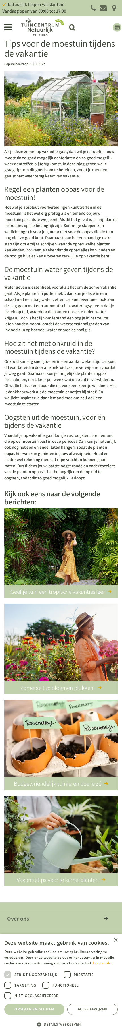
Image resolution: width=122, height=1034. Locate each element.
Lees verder (103, 963)
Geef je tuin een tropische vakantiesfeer (57, 591)
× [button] (115, 940)
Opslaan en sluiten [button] (34, 1009)
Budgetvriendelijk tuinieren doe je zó (58, 783)
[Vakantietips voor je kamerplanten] (61, 835)
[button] (61, 1024)
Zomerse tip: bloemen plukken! (57, 688)
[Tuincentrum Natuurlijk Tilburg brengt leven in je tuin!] (42, 27)
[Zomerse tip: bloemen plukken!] (61, 643)
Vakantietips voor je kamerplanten (58, 880)
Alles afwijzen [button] (92, 1009)
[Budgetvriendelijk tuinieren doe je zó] (61, 739)
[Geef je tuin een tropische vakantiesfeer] (61, 548)
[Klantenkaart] (117, 27)
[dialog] (61, 984)
